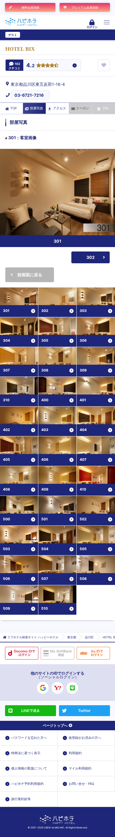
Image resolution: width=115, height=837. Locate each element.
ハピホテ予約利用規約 (27, 784)
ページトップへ (55, 725)
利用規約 (75, 753)
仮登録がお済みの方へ (85, 738)
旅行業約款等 (21, 799)
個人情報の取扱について (29, 768)
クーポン (82, 108)
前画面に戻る (29, 274)
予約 (105, 108)
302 (90, 257)
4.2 (30, 65)
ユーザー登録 (31, 35)
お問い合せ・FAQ (81, 784)
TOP (13, 108)
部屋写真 (36, 108)
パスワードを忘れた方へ (29, 738)
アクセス (59, 108)
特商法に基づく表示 (25, 753)
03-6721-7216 (29, 95)
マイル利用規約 (80, 768)
